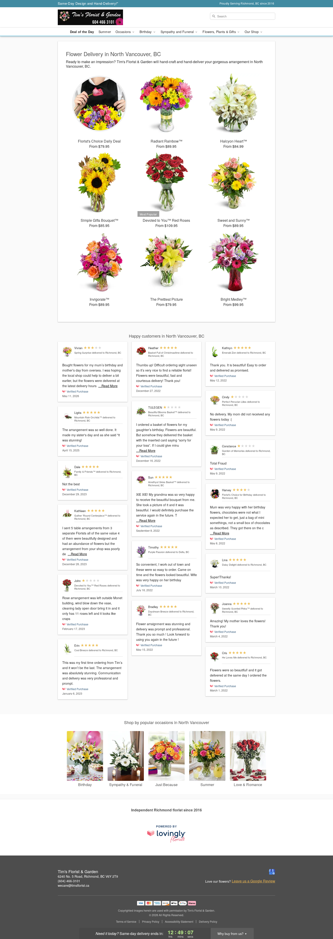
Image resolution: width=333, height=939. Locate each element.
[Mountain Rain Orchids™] (67, 416)
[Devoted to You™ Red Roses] (67, 585)
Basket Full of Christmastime (164, 352)
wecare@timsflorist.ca (73, 885)
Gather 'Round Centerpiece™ (90, 515)
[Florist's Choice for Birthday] (215, 493)
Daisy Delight (229, 564)
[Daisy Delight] (215, 563)
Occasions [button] (124, 31)
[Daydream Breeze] (141, 610)
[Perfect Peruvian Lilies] (215, 400)
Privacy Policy (150, 921)
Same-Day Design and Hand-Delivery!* (88, 3)
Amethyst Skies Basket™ (162, 482)
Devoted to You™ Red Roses (90, 585)
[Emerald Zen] (215, 351)
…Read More (108, 386)
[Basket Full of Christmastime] (141, 350)
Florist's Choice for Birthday (237, 494)
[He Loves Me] (215, 656)
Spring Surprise (82, 352)
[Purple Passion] (141, 552)
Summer (105, 31)
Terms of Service (126, 921)
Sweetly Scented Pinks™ (236, 608)
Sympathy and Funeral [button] (178, 31)
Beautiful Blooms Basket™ (162, 412)
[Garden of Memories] (215, 449)
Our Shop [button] (252, 31)
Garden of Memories (233, 451)
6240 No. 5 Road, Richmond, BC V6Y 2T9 (88, 876)
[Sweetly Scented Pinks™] (215, 608)
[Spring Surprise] (67, 351)
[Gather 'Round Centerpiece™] (67, 513)
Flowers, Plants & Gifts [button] (219, 31)
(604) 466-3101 (69, 881)
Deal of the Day (82, 31)
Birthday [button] (146, 31)
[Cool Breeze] (67, 649)
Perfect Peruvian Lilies (234, 401)
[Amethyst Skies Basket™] (141, 480)
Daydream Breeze (158, 611)
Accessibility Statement (179, 921)
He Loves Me (229, 657)
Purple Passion (156, 552)
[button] (321, 919)
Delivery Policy (208, 921)
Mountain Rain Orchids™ (88, 417)
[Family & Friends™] (67, 471)
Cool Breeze (81, 650)
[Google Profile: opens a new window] (272, 872)
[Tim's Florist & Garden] (90, 17)
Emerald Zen (229, 352)
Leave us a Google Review (253, 881)
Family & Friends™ (84, 471)
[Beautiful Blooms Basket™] (141, 411)
